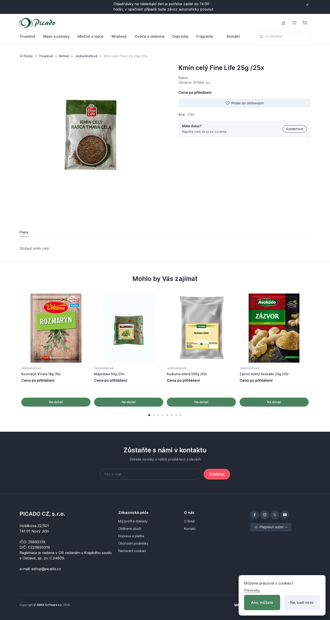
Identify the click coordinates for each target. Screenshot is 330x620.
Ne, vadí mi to (302, 602)
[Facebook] (254, 514)
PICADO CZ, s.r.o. (42, 513)
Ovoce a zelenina (149, 36)
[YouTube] (284, 514)
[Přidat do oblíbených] (82, 301)
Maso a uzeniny (56, 36)
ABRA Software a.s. (49, 605)
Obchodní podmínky (133, 543)
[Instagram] (264, 514)
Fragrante (204, 36)
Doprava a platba (131, 536)
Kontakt (233, 36)
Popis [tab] (24, 232)
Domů (28, 56)
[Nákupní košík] (305, 23)
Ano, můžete (262, 602)
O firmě (189, 521)
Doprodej (180, 36)
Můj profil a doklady (133, 521)
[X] (274, 514)
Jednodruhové (31, 368)
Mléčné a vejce (90, 36)
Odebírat (216, 474)
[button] (149, 415)
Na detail (56, 402)
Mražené (119, 36)
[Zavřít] (307, 5)
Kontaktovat (294, 129)
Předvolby (252, 590)
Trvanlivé (27, 36)
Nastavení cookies (132, 551)
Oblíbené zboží (129, 528)
